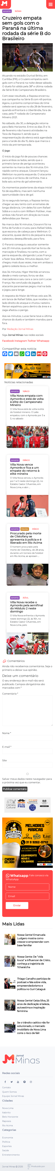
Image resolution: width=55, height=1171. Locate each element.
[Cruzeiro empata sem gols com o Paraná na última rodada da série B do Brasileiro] (27, 58)
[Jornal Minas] (5, 3)
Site (4, 760)
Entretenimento (11, 1155)
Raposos (6, 1121)
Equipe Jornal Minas (13, 1096)
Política (6, 1142)
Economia (7, 1137)
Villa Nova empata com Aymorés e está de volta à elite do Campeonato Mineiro (27, 400)
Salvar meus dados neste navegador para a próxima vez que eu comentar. (27, 780)
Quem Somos (9, 1092)
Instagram (21, 340)
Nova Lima (7, 1108)
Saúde (5, 1150)
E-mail (6, 746)
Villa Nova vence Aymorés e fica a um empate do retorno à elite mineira (24, 469)
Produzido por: (38, 1166)
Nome (6, 733)
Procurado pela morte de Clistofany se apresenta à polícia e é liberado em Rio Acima (26, 538)
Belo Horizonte (10, 1116)
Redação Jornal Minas (20, 329)
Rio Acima (7, 1125)
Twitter (32, 340)
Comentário (10, 693)
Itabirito (6, 1112)
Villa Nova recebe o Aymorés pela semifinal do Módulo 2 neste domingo (26, 607)
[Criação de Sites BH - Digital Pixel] (29, 1166)
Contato (6, 1087)
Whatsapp (43, 340)
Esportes (7, 1146)
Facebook (8, 340)
